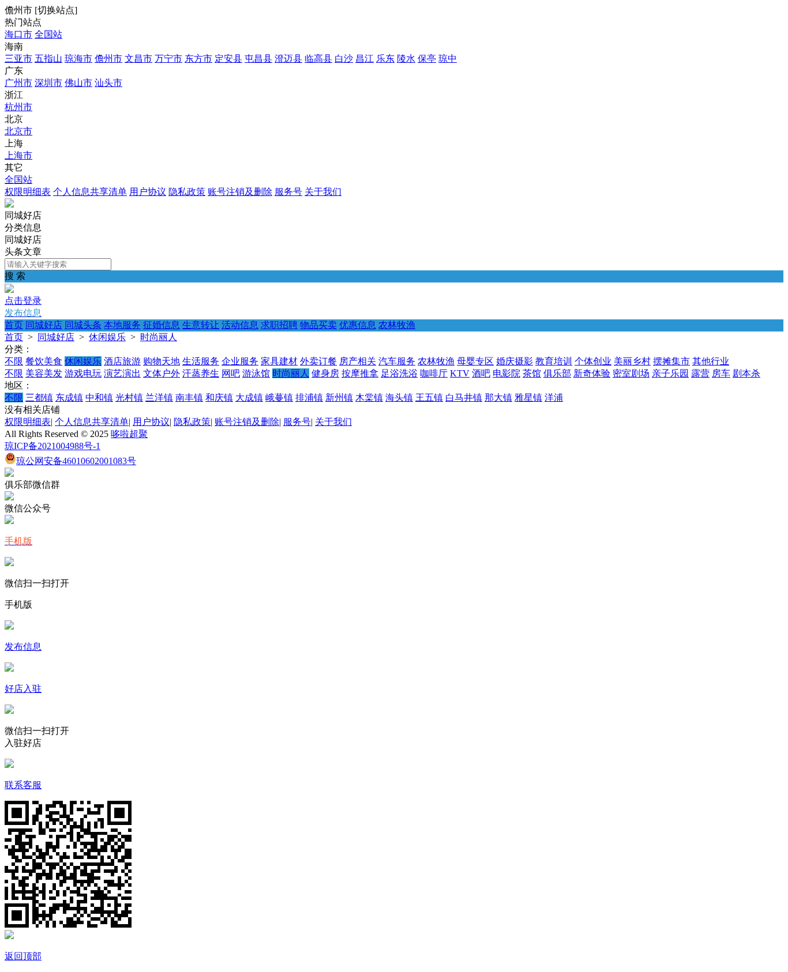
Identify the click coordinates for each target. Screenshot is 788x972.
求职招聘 (279, 325)
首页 (14, 325)
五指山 (48, 58)
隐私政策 (186, 192)
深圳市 (48, 83)
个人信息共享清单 (90, 192)
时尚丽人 (158, 337)
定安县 (228, 58)
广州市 (18, 83)
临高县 (318, 58)
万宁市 (168, 58)
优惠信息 (357, 325)
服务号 (288, 192)
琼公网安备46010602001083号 (76, 461)
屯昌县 (258, 58)
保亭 (427, 58)
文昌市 (138, 58)
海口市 (18, 34)
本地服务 (122, 325)
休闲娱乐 (107, 337)
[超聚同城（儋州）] (9, 204)
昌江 (364, 58)
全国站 (48, 34)
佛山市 (78, 83)
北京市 (18, 131)
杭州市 (18, 107)
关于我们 (323, 192)
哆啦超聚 (129, 434)
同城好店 (43, 325)
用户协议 (147, 192)
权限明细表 (28, 192)
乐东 (385, 58)
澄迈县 (288, 58)
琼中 (447, 58)
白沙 (344, 58)
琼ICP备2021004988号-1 (52, 446)
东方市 (198, 58)
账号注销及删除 (240, 192)
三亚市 (18, 58)
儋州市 (108, 58)
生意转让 (200, 325)
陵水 (406, 58)
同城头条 (83, 325)
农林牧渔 (396, 325)
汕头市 (108, 83)
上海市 (18, 155)
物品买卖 (318, 325)
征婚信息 (161, 325)
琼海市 (78, 58)
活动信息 (240, 325)
